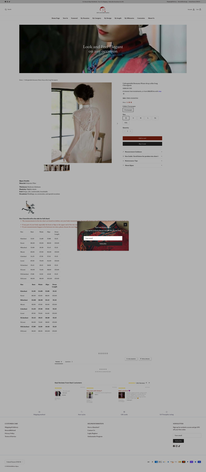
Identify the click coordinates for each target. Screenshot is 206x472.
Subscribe (103, 244)
